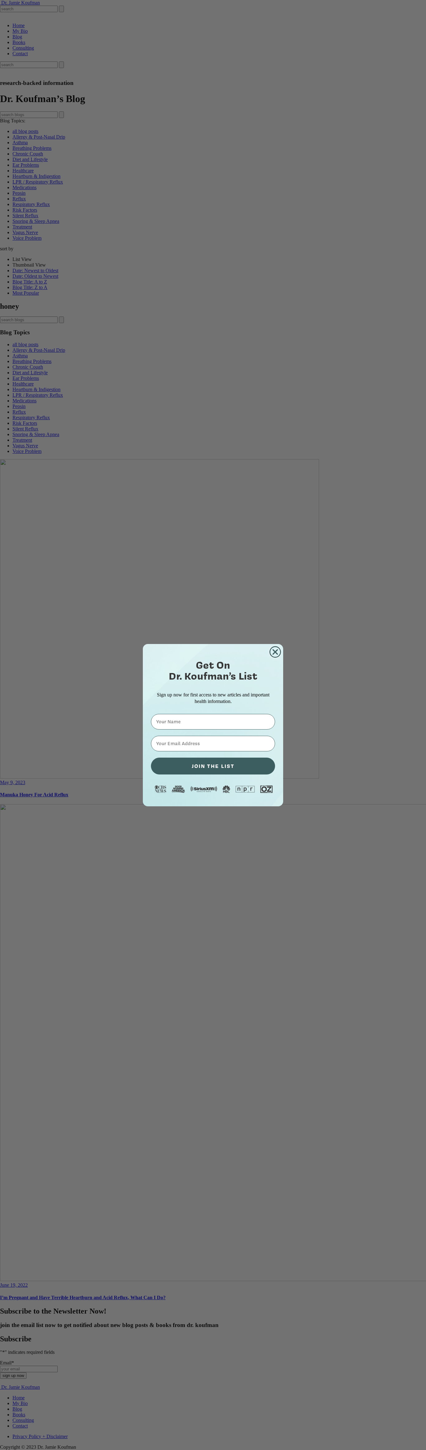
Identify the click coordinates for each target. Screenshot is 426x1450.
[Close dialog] (275, 651)
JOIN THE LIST (213, 765)
